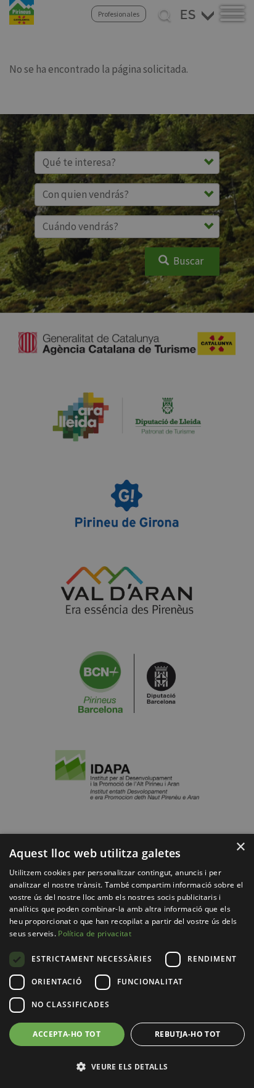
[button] (127, 1066)
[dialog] (127, 961)
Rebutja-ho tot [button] (188, 1034)
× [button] (240, 847)
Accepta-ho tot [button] (66, 1034)
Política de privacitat (94, 933)
